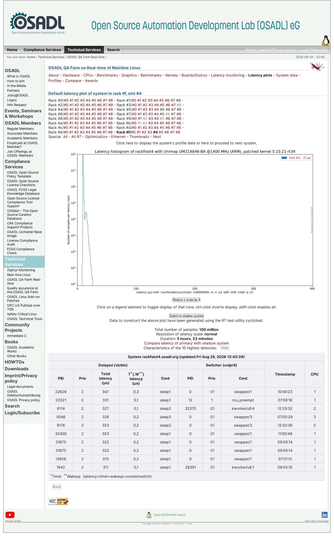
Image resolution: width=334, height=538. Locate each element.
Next (157, 136)
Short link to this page (317, 520)
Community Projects (17, 327)
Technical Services (51, 57)
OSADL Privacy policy (23, 400)
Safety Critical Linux (22, 314)
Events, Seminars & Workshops (23, 113)
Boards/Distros (194, 75)
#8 (111, 100)
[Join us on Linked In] (325, 518)
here (129, 143)
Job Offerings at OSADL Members (20, 153)
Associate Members (22, 133)
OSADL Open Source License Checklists (23, 183)
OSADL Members (23, 123)
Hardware (71, 75)
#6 (100, 100)
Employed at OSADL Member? (22, 145)
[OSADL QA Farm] (317, 72)
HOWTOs (14, 362)
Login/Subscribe (314, 49)
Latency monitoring (227, 75)
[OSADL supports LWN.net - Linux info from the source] (167, 516)
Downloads (17, 368)
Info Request (16, 105)
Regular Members (20, 128)
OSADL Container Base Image (24, 234)
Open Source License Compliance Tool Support (23, 202)
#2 (77, 100)
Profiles (54, 80)
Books (11, 341)
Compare (73, 80)
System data (287, 75)
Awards (91, 80)
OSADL (12, 70)
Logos (12, 100)
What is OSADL (18, 76)
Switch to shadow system (186, 316)
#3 (83, 100)
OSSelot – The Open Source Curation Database (22, 214)
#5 (94, 100)
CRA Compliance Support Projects (20, 225)
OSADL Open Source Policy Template (23, 174)
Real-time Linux (18, 275)
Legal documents (20, 386)
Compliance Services (17, 164)
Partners (13, 90)
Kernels (171, 75)
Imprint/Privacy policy (278, 49)
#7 (105, 100)
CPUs (88, 75)
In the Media (16, 86)
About (53, 75)
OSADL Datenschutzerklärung (23, 393)
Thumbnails (139, 136)
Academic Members (22, 138)
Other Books (16, 356)
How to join (16, 81)
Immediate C (16, 336)
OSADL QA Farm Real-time (86, 57)
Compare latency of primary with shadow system (186, 343)
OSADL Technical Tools (24, 319)
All (65, 136)
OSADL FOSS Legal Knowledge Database (23, 191)
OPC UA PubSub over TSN (23, 307)
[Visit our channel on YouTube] (10, 517)
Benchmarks (107, 75)
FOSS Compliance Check (20, 251)
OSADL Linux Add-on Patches (23, 298)
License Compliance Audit (22, 242)
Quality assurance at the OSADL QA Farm (22, 290)
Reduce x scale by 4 (186, 300)
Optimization (96, 136)
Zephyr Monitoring (21, 270)
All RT (76, 136)
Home (250, 49)
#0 (67, 100)
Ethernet (118, 136)
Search (12, 406)
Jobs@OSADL (18, 95)
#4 (89, 100)
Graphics (129, 75)
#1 (72, 100)
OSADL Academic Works (20, 349)
